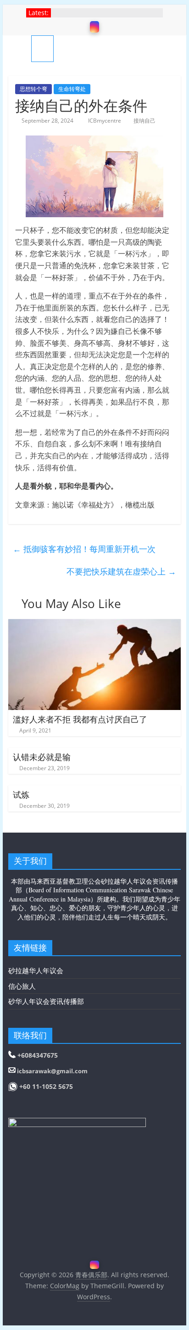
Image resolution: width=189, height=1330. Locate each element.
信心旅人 (22, 986)
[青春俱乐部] (19, 48)
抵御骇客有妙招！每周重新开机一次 (84, 548)
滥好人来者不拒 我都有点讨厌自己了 (80, 719)
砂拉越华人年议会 (35, 970)
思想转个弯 (33, 89)
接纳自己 (144, 120)
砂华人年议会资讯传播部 (46, 1001)
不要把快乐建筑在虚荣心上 (121, 571)
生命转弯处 (72, 89)
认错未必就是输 (42, 756)
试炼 (21, 794)
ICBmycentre (105, 120)
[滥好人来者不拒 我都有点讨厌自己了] (94, 625)
